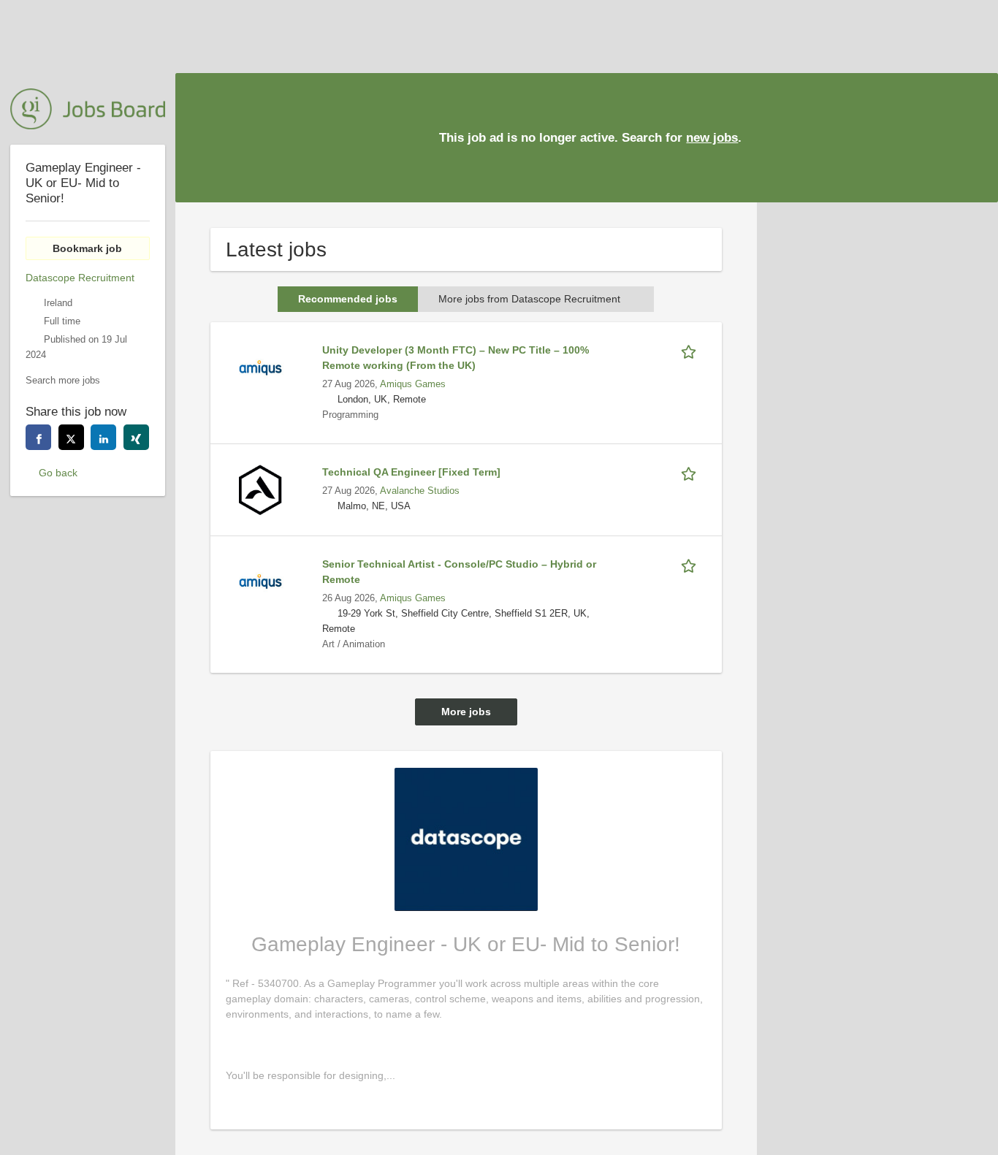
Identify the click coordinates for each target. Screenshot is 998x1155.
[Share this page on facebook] (38, 437)
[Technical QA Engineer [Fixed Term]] (260, 489)
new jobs (712, 138)
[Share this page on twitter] (71, 437)
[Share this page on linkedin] (103, 437)
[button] (975, 136)
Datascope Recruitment (80, 277)
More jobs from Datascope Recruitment (529, 299)
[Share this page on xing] (136, 437)
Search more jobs (63, 381)
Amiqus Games (413, 384)
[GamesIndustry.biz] (87, 108)
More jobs (466, 711)
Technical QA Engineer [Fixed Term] (411, 472)
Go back (58, 473)
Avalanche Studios (420, 491)
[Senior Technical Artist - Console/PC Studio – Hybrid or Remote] (260, 581)
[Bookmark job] (691, 350)
